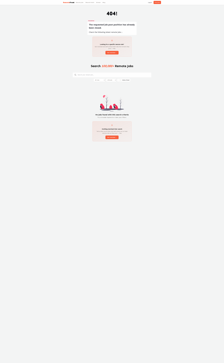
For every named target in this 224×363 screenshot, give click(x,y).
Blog (104, 2)
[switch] (119, 80)
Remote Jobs (79, 2)
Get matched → (112, 52)
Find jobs (157, 2)
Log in (150, 2)
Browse (98, 2)
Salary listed (125, 80)
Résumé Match (89, 2)
